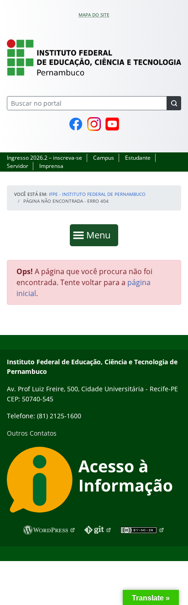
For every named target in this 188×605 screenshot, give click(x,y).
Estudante (138, 158)
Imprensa (51, 166)
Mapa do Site (94, 14)
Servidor (17, 166)
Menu (100, 234)
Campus (103, 158)
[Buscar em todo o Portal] (174, 103)
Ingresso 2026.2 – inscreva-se (44, 158)
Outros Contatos (32, 433)
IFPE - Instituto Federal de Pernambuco (97, 194)
